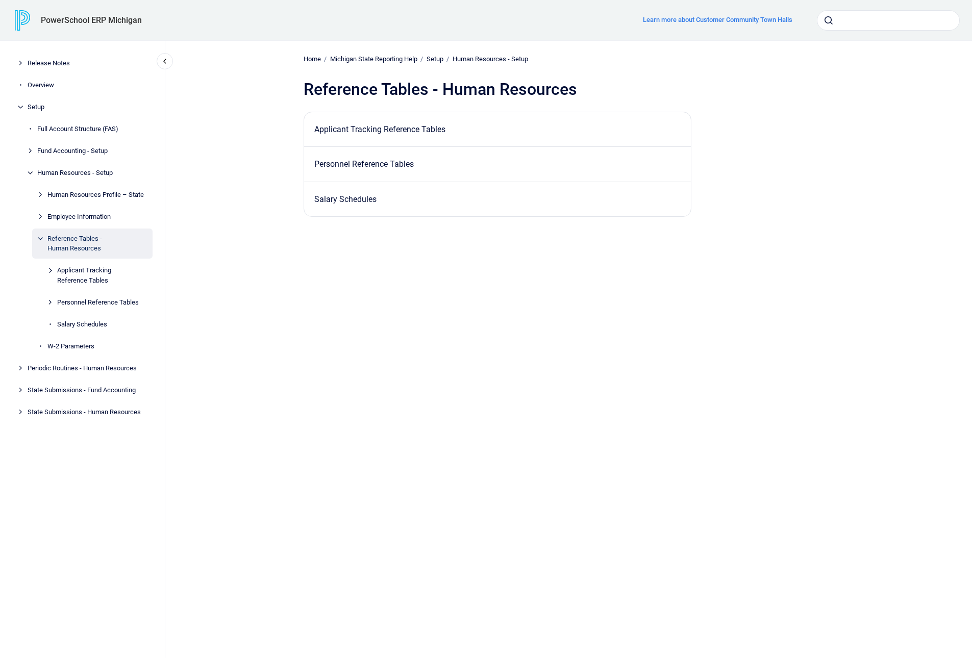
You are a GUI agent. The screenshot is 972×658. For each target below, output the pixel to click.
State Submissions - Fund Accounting (82, 390)
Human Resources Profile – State (95, 194)
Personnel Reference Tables (98, 302)
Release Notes (49, 63)
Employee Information (79, 216)
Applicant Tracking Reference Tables (84, 275)
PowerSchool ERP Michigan (91, 20)
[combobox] (888, 20)
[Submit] (828, 20)
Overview (41, 85)
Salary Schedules (82, 324)
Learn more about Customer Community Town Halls (717, 19)
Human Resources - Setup (75, 172)
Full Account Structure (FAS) (77, 129)
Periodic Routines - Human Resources (82, 368)
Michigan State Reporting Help (373, 59)
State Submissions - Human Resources (84, 412)
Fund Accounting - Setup (72, 151)
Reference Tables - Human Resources (74, 243)
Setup (36, 107)
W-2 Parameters (70, 346)
